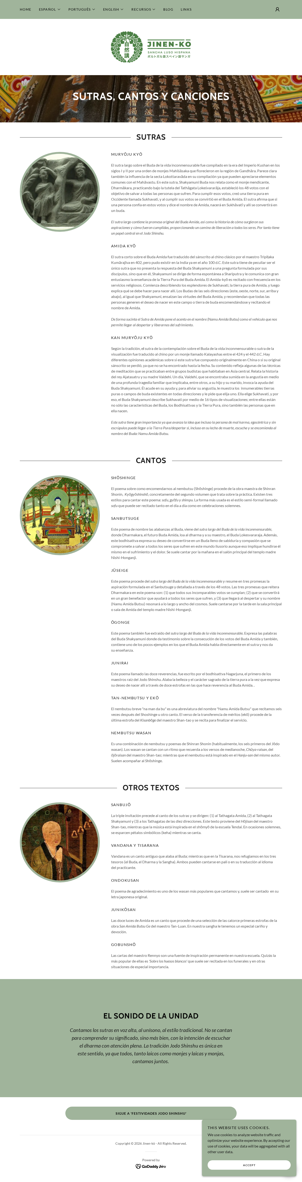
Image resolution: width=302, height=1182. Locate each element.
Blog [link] (168, 9)
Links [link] (186, 9)
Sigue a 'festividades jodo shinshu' (151, 1113)
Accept (249, 1165)
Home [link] (25, 9)
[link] (151, 46)
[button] (50, 9)
